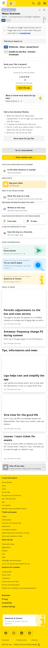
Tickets (4, 517)
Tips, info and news (9, 499)
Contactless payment (9, 530)
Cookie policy (21, 640)
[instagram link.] (13, 633)
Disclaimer (5, 640)
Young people (6, 572)
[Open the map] (44, 10)
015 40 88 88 (25, 77)
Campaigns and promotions (11, 560)
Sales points (6, 526)
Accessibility (7, 603)
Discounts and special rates (11, 523)
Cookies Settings (8, 606)
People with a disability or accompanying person (19, 588)
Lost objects (6, 505)
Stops (4, 486)
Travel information (9, 478)
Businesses (6, 595)
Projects (4, 551)
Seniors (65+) (6, 575)
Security (35, 640)
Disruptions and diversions (11, 495)
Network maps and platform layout (14, 509)
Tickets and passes (9, 512)
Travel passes (6, 520)
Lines (4, 489)
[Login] (39, 3)
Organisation (6, 547)
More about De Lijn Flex (24, 138)
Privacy (5, 599)
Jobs (3, 554)
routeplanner (25, 33)
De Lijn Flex (6, 492)
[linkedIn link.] (21, 633)
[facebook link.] (5, 633)
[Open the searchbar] (33, 3)
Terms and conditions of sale (12, 536)
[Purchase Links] (11, 3)
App (3, 502)
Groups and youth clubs (10, 582)
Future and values (8, 544)
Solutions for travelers (11, 567)
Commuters (6, 578)
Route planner (7, 482)
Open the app (24, 88)
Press (3, 557)
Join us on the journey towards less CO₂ (16, 564)
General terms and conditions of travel (15, 533)
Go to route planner (24, 150)
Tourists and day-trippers (11, 585)
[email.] (29, 633)
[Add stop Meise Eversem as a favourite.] (39, 10)
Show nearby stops (24, 157)
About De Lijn (7, 540)
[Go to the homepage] (3, 3)
